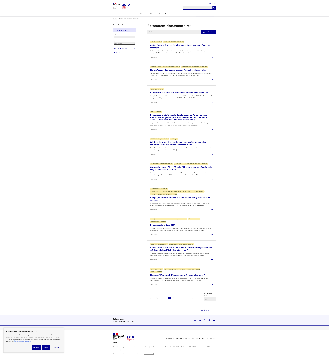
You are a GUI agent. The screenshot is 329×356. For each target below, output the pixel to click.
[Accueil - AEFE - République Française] (126, 6)
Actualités (190, 14)
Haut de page (204, 310)
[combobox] (124, 37)
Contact (161, 347)
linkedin (200, 320)
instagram (209, 320)
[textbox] (124, 37)
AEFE (121, 14)
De (115, 35)
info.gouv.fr (169, 338)
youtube (214, 320)
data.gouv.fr (210, 338)
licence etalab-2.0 (148, 354)
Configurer (56, 347)
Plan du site (153, 347)
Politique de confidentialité (23, 341)
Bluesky (195, 320)
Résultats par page (208, 295)
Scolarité (149, 14)
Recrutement (178, 14)
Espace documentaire (204, 14)
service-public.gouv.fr (182, 338)
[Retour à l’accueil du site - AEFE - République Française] (130, 338)
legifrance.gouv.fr (197, 338)
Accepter (36, 347)
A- (214, 3)
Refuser (46, 347)
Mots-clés (117, 53)
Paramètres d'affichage (128, 350)
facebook (204, 320)
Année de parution (120, 30)
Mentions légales (144, 347)
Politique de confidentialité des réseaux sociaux (193, 347)
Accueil (115, 14)
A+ (210, 3)
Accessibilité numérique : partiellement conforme (125, 347)
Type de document (120, 49)
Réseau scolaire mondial (135, 14)
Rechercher (214, 8)
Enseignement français (163, 14)
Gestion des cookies (143, 350)
